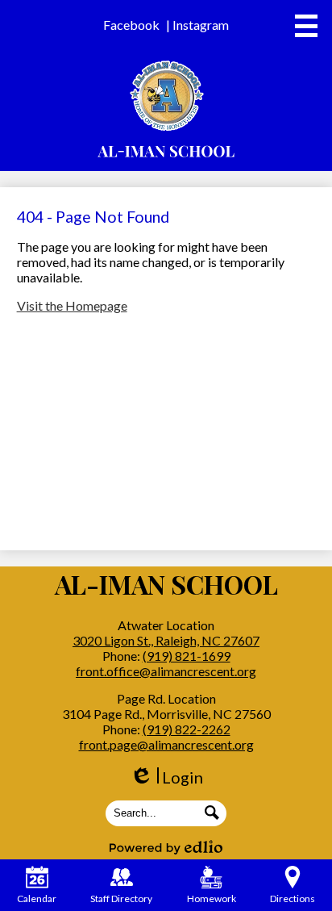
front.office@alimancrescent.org (166, 671)
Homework (211, 898)
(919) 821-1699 (186, 655)
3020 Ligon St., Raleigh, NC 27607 (166, 640)
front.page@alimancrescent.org (166, 744)
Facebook (131, 24)
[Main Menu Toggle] (306, 26)
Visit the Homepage (72, 305)
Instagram (200, 24)
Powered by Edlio (166, 847)
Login (166, 777)
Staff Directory (121, 898)
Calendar (36, 898)
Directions (292, 898)
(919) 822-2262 (186, 729)
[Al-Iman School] (166, 109)
